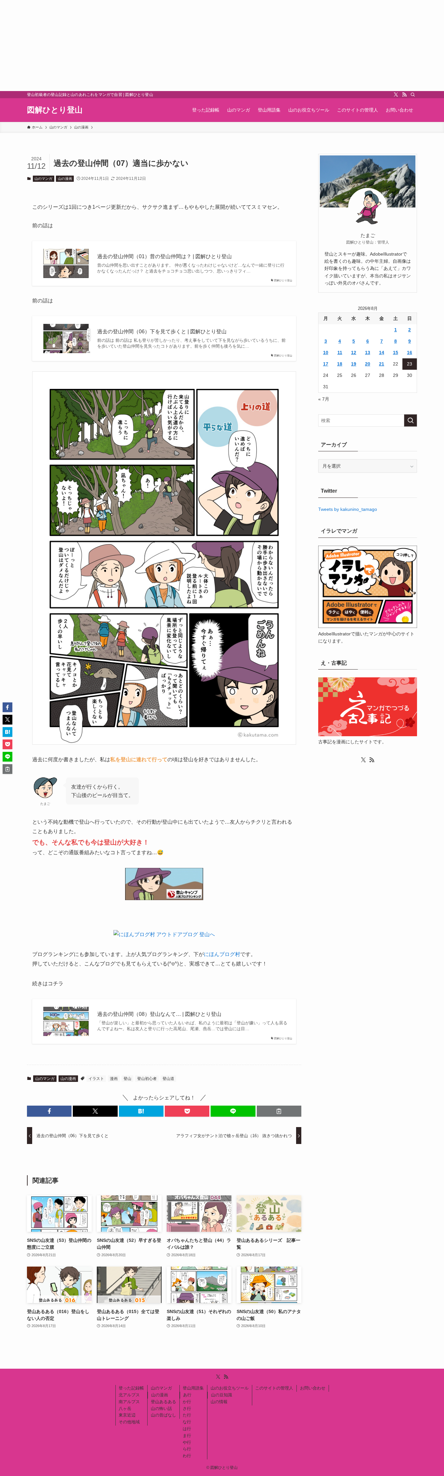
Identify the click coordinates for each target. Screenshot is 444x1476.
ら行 (187, 1448)
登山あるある (163, 1401)
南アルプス (129, 1401)
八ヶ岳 (125, 1408)
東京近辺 (127, 1415)
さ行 (187, 1408)
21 (381, 363)
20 (367, 363)
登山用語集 (193, 1388)
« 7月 (323, 399)
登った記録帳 (131, 1388)
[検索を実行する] (410, 420)
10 (325, 352)
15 (395, 352)
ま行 (187, 1435)
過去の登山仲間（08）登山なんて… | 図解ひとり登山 (159, 1014)
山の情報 (219, 1401)
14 (381, 352)
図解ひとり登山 (55, 110)
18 (339, 363)
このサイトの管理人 (274, 1388)
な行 (187, 1421)
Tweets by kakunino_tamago (347, 509)
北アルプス (129, 1394)
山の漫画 (65, 178)
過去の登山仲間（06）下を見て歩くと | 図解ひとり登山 (162, 331)
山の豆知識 (221, 1394)
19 (353, 363)
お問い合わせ (312, 1388)
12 (353, 352)
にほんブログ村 (222, 954)
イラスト (96, 1078)
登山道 (168, 1078)
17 (325, 363)
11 (339, 352)
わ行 (187, 1455)
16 (409, 352)
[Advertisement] (195, 45)
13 (367, 352)
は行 (187, 1428)
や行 (187, 1442)
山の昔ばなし (163, 1415)
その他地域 (129, 1421)
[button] (49, 1111)
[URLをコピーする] (279, 1111)
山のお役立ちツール (230, 1388)
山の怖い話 (161, 1408)
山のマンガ (43, 178)
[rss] (404, 94)
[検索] (413, 94)
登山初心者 (147, 1078)
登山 (127, 1078)
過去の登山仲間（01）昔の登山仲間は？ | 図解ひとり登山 (164, 256)
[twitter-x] (396, 94)
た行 (187, 1415)
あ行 (187, 1394)
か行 (187, 1401)
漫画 (114, 1078)
